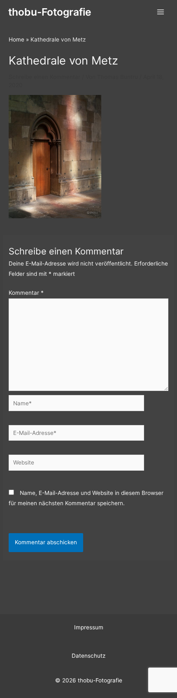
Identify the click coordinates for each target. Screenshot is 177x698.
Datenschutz (88, 655)
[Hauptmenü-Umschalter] (160, 12)
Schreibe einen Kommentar (44, 77)
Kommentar (26, 292)
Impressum (88, 627)
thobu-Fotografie (49, 12)
